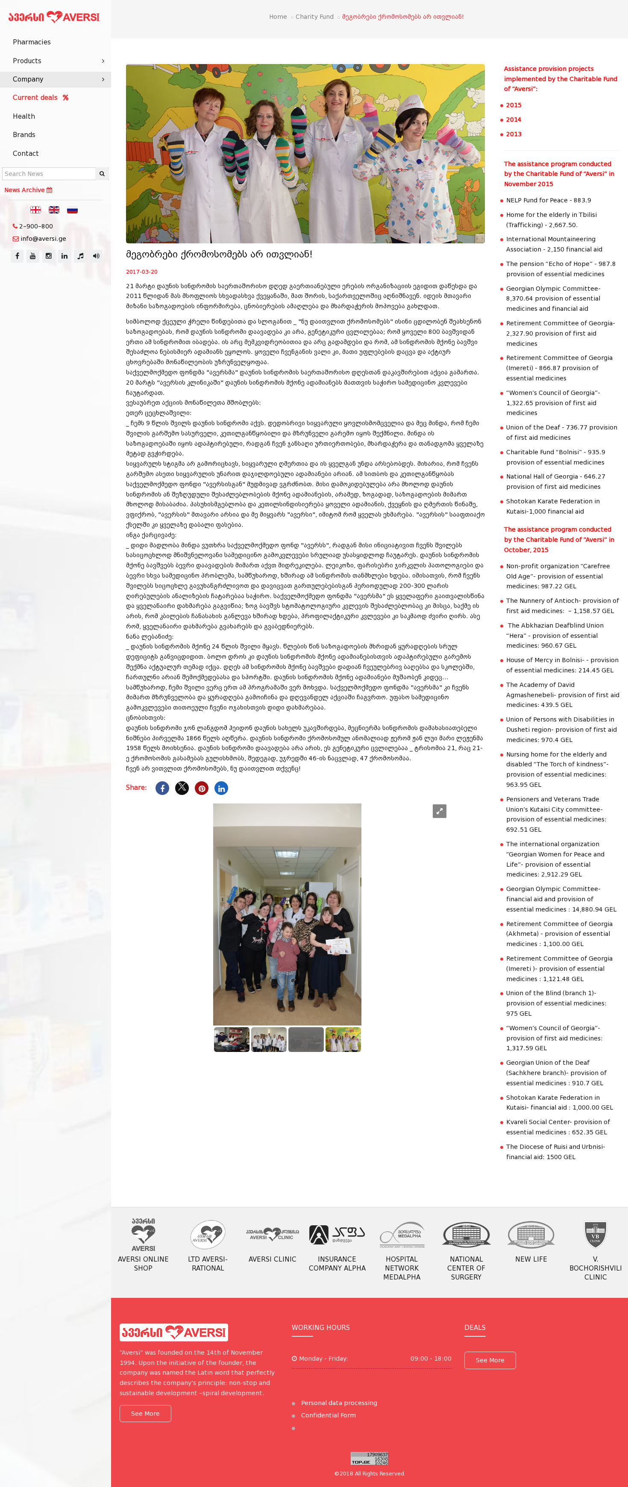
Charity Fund (315, 16)
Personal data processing (338, 1402)
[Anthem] (80, 256)
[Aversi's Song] (96, 256)
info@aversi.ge (43, 238)
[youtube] (32, 256)
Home (278, 16)
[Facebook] (162, 788)
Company (28, 79)
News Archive (25, 190)
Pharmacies (32, 42)
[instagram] (48, 256)
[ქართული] (36, 209)
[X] (182, 788)
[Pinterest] (201, 788)
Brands (24, 135)
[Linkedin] (221, 788)
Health (24, 116)
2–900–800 (36, 226)
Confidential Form (327, 1415)
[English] (54, 209)
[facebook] (17, 256)
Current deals (36, 98)
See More (145, 1413)
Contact (26, 154)
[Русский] (72, 209)
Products (27, 61)
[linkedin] (64, 256)
